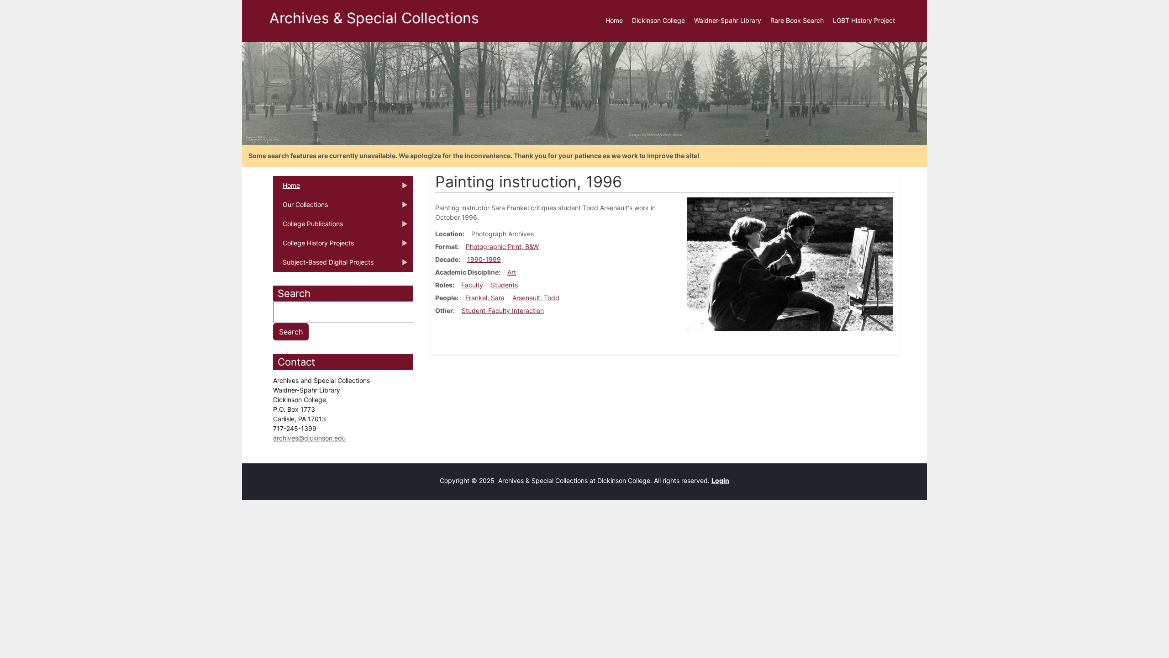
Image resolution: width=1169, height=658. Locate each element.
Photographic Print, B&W (502, 246)
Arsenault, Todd (535, 298)
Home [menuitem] (614, 20)
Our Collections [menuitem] (300, 207)
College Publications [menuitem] (308, 226)
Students (504, 285)
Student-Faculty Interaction (503, 310)
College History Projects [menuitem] (313, 246)
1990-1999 (484, 259)
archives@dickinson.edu (309, 438)
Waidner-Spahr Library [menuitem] (727, 20)
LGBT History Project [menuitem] (864, 20)
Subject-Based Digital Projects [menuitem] (323, 265)
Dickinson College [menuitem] (658, 20)
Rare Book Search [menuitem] (797, 20)
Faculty (472, 285)
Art (511, 272)
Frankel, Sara (485, 298)
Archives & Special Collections (374, 18)
